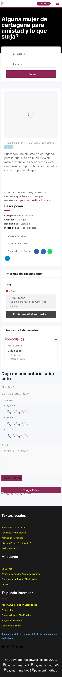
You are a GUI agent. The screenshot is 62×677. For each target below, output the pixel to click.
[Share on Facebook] (36, 251)
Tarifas (4, 584)
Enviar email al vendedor (30, 314)
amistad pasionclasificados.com (30, 200)
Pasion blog (7, 610)
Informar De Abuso (17, 243)
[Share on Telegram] (7, 258)
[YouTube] (21, 647)
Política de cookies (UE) (13, 527)
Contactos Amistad (11, 625)
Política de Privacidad (12, 538)
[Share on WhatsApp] (49, 251)
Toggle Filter (31, 490)
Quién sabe (14, 350)
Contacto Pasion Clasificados (16, 615)
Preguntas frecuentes (12, 620)
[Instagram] (12, 646)
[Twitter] (8, 646)
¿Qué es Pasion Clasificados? (16, 543)
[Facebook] (3, 646)
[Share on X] (43, 251)
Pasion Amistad (14, 345)
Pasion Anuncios (9, 548)
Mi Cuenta (6, 568)
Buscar (32, 74)
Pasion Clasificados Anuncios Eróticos (20, 574)
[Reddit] (17, 646)
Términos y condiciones (13, 532)
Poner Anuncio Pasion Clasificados (19, 579)
